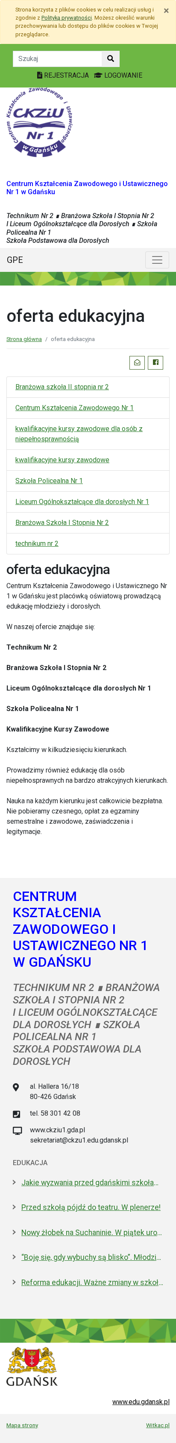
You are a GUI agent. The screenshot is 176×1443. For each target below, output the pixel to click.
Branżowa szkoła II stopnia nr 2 (62, 387)
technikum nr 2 (37, 543)
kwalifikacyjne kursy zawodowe (62, 460)
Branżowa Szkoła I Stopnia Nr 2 (62, 523)
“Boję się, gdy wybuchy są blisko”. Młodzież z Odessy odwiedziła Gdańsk (92, 1257)
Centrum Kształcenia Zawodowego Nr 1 (74, 408)
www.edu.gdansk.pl (141, 1402)
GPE (15, 260)
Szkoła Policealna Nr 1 (49, 481)
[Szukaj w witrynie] (111, 59)
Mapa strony (22, 1425)
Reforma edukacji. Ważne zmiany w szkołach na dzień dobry (92, 1282)
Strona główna (24, 339)
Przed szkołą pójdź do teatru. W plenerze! (91, 1207)
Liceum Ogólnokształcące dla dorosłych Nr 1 (82, 502)
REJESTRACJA (66, 75)
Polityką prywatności (66, 18)
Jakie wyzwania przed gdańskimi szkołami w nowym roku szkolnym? (92, 1182)
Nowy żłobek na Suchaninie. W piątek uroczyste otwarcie (92, 1232)
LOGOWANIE (122, 75)
